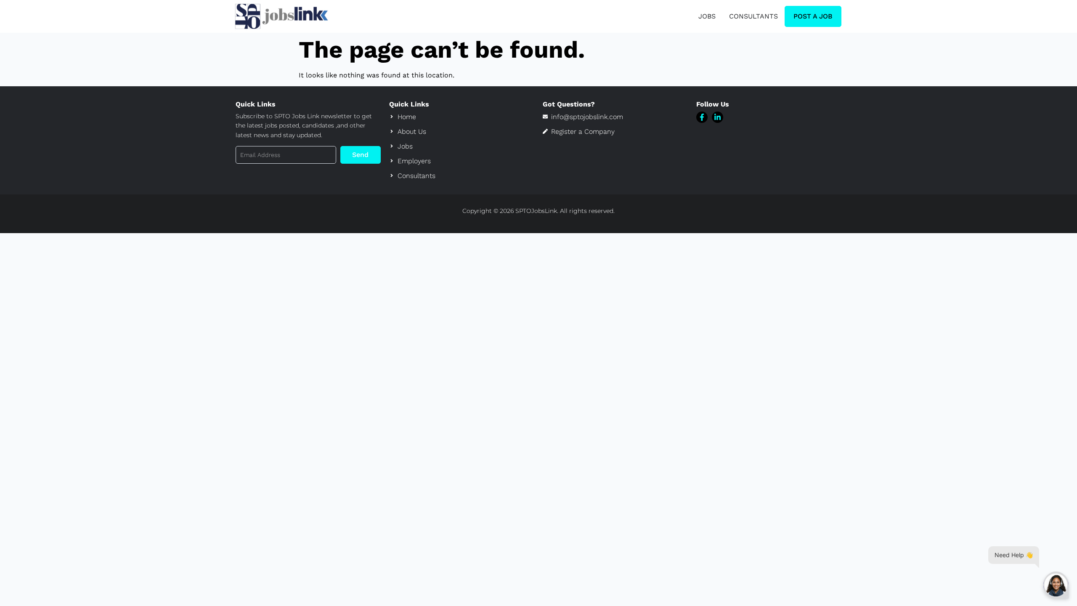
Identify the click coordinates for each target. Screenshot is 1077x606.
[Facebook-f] (702, 117)
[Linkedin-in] (717, 117)
